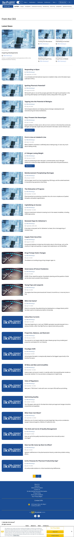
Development (27, 6)
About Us (37, 484)
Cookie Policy (16, 535)
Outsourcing (52, 6)
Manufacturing (46, 6)
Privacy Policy (37, 493)
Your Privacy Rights (37, 496)
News (39, 525)
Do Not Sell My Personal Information (37, 491)
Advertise (37, 486)
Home (27, 525)
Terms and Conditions (37, 495)
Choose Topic (7, 6)
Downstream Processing (37, 6)
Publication (40, 2)
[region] (37, 531)
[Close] (71, 531)
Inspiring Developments (10, 53)
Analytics (22, 6)
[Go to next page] (40, 476)
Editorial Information (37, 488)
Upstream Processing (67, 6)
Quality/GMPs (59, 6)
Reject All (55, 531)
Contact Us (37, 489)
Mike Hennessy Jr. (30, 72)
